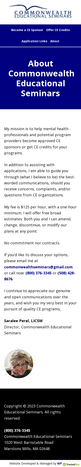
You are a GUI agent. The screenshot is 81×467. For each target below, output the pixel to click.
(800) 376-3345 (39, 272)
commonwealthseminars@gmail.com (38, 266)
